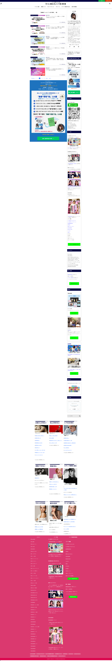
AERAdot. (75, 163)
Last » (50, 78)
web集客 (33, 541)
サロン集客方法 (66, 447)
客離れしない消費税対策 (39, 529)
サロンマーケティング (50, 6)
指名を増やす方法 (34, 597)
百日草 (68, 232)
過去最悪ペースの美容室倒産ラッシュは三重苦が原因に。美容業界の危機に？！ (55, 38)
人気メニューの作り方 (53, 484)
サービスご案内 (37, 6)
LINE (102, 0)
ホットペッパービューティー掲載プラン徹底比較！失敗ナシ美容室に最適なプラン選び (55, 27)
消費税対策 (33, 602)
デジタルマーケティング (35, 568)
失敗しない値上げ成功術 (53, 435)
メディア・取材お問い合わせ (65, 6)
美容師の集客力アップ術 (68, 440)
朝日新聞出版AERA (70, 163)
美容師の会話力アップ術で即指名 (69, 521)
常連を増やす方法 (34, 595)
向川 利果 (74, 11)
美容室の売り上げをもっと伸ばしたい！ (56, 440)
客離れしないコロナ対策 (39, 526)
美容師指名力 (37, 440)
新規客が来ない (66, 438)
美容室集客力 (34, 624)
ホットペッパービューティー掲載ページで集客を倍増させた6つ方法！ (55, 17)
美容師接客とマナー (34, 643)
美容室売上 (33, 619)
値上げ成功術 (34, 585)
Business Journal (70, 229)
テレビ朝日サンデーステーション (70, 546)
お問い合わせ (108, 0)
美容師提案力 (34, 648)
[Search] (80, 416)
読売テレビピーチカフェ (71, 187)
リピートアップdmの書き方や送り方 (70, 526)
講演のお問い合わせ (74, 283)
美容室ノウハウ (34, 614)
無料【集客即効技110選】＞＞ (48, 138)
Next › (47, 78)
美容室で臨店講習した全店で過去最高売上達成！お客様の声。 (74, 355)
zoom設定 (33, 546)
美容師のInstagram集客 (67, 445)
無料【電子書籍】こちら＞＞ (74, 92)
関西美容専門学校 (70, 274)
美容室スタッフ (34, 609)
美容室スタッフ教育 (34, 612)
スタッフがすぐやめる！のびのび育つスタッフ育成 (70, 489)
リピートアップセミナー (35, 578)
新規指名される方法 (38, 445)
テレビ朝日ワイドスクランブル (72, 147)
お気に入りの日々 (34, 551)
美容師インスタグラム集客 (35, 626)
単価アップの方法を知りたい (54, 481)
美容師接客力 (34, 646)
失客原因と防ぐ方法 (34, 592)
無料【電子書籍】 (74, 6)
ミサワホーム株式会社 (70, 277)
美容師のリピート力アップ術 (39, 452)
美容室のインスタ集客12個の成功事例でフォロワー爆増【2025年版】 (55, 70)
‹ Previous (33, 78)
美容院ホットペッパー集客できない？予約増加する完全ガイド (55, 48)
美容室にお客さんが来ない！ (39, 435)
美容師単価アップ (34, 636)
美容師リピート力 (34, 631)
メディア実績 (34, 573)
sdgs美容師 (33, 539)
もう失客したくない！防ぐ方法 (40, 450)
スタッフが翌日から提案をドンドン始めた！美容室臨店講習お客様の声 (74, 370)
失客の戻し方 (37, 447)
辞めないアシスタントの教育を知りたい (70, 494)
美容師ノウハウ (43, 6)
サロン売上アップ (34, 563)
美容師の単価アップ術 (53, 486)
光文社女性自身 (70, 216)
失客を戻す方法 (34, 590)
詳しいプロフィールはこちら (74, 44)
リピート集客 (34, 580)
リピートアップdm (34, 575)
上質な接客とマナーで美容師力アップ (70, 519)
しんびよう (67, 561)
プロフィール (58, 6)
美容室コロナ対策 (34, 607)
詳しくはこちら (74, 337)
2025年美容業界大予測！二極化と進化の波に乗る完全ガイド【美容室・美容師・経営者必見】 (55, 59)
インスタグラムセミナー (68, 450)
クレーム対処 (34, 556)
